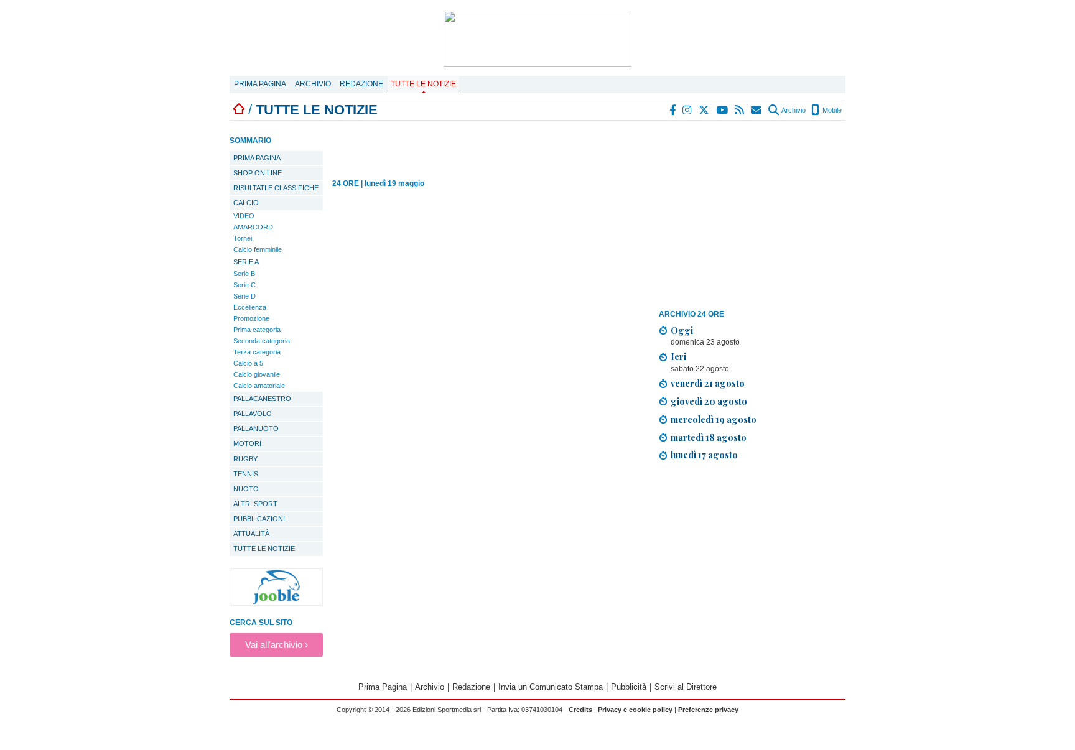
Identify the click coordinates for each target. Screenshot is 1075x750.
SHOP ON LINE (257, 173)
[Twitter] (704, 110)
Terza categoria (257, 352)
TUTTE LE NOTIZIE (264, 548)
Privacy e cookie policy (635, 709)
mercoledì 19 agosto (713, 419)
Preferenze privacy (708, 709)
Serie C (244, 285)
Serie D (244, 296)
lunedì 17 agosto (704, 454)
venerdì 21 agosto (708, 383)
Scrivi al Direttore (685, 687)
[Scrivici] (757, 110)
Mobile (831, 110)
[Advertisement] (752, 217)
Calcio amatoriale (259, 385)
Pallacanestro (262, 398)
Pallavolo (252, 413)
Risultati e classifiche (276, 188)
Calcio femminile (257, 249)
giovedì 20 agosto (709, 401)
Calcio (246, 202)
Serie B (244, 273)
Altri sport (255, 503)
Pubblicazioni (259, 518)
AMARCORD (253, 227)
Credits (580, 709)
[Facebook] (673, 110)
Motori (247, 443)
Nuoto (246, 489)
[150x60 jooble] (276, 602)
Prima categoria (257, 329)
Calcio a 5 (248, 363)
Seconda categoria (261, 341)
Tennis (245, 474)
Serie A (246, 262)
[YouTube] (722, 110)
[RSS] (740, 110)
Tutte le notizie (423, 84)
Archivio (313, 84)
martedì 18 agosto (709, 437)
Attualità (251, 533)
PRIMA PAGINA (257, 158)
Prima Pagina (260, 84)
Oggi (682, 330)
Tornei (242, 238)
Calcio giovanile (256, 374)
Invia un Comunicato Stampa (550, 687)
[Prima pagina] (238, 110)
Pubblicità (628, 687)
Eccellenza (249, 307)
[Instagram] (687, 110)
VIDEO (243, 216)
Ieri (678, 356)
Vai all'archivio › (276, 644)
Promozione (251, 318)
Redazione (361, 84)
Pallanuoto (256, 428)
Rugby (245, 459)
